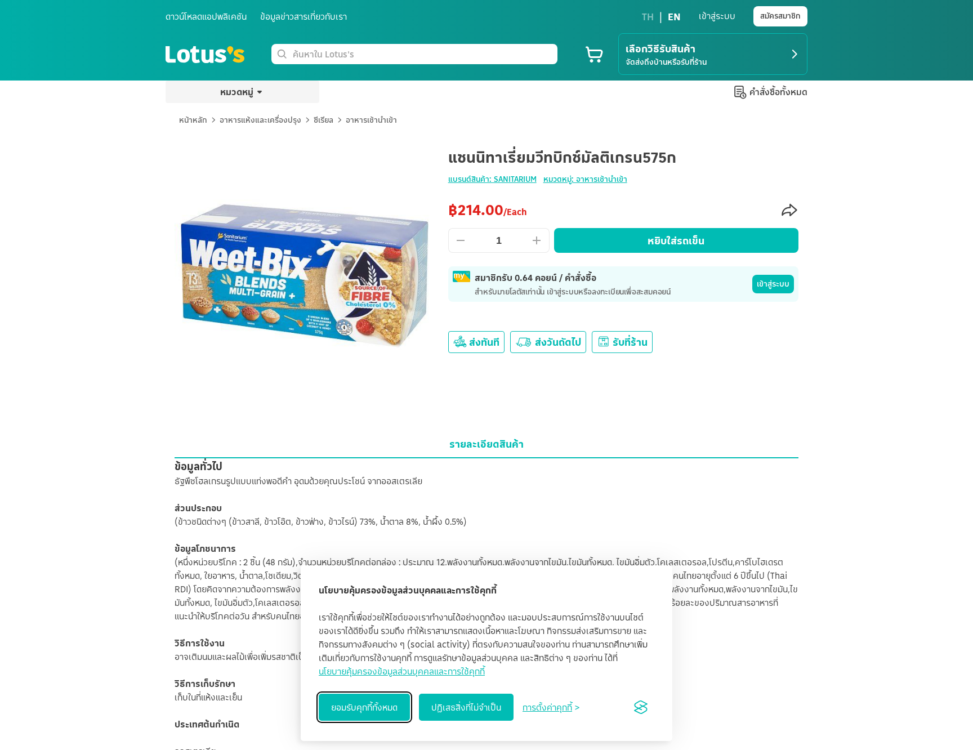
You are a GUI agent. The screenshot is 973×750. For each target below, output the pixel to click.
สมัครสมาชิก (780, 15)
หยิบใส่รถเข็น (676, 240)
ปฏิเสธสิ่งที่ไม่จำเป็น (466, 707)
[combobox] (422, 54)
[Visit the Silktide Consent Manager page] (640, 707)
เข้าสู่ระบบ (773, 283)
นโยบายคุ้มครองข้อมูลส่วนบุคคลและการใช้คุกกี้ (402, 671)
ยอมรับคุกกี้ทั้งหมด (364, 707)
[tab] (486, 443)
